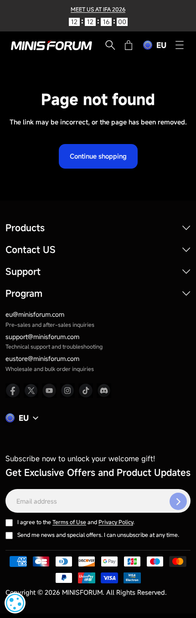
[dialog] (15, 602)
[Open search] (110, 45)
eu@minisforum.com (34, 314)
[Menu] (179, 45)
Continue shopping (98, 156)
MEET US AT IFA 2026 (98, 9)
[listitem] (12, 390)
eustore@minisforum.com (42, 358)
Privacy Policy (115, 521)
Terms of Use (69, 521)
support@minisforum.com (42, 336)
